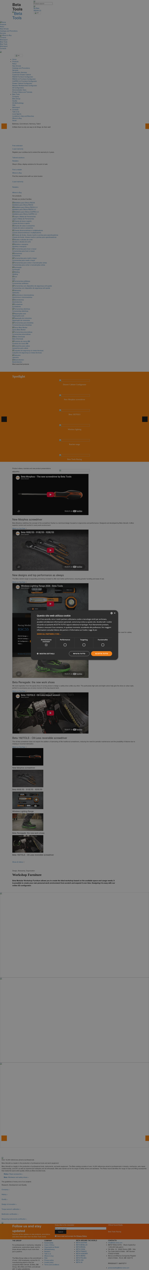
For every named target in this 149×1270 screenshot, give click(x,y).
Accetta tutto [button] (101, 653)
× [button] (114, 613)
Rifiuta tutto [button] (79, 653)
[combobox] (111, 613)
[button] (74, 634)
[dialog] (74, 635)
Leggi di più (92, 630)
